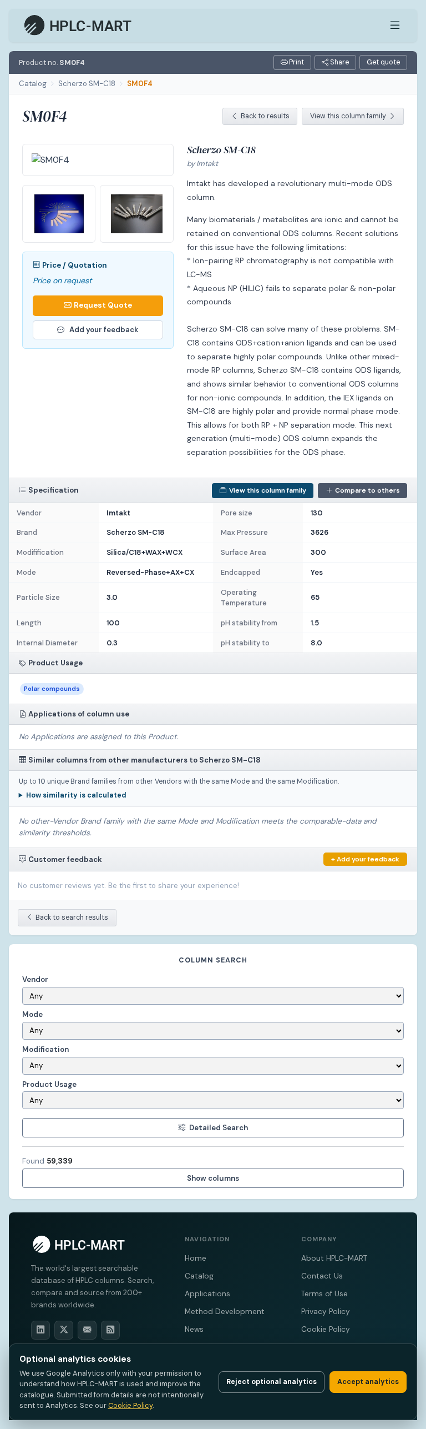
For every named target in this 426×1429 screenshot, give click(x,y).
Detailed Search (218, 1127)
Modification (45, 1049)
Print (295, 62)
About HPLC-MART (334, 1258)
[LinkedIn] (40, 1330)
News (194, 1329)
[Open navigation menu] (395, 25)
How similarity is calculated (76, 795)
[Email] (87, 1330)
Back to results (265, 116)
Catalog (33, 83)
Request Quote (103, 305)
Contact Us (322, 1276)
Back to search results (72, 917)
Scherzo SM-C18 (86, 83)
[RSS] (110, 1330)
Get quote (383, 62)
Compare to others (367, 490)
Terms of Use (324, 1293)
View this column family (348, 116)
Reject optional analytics (271, 1381)
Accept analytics (368, 1381)
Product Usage (49, 1084)
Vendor (35, 979)
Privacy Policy (325, 1311)
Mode (32, 1014)
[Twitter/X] (63, 1330)
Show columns (213, 1178)
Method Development (225, 1311)
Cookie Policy (325, 1329)
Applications (207, 1293)
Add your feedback (103, 329)
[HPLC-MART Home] (78, 25)
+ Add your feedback (365, 859)
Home (195, 1258)
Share (338, 62)
